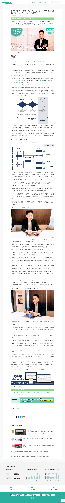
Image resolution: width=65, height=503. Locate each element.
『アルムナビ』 (41, 80)
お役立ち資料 (40, 2)
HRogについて (46, 2)
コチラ (42, 369)
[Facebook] (33, 498)
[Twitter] (31, 498)
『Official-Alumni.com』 (19, 80)
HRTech (17, 411)
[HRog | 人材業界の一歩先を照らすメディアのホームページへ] (7, 2)
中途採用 (22, 411)
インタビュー (18, 408)
